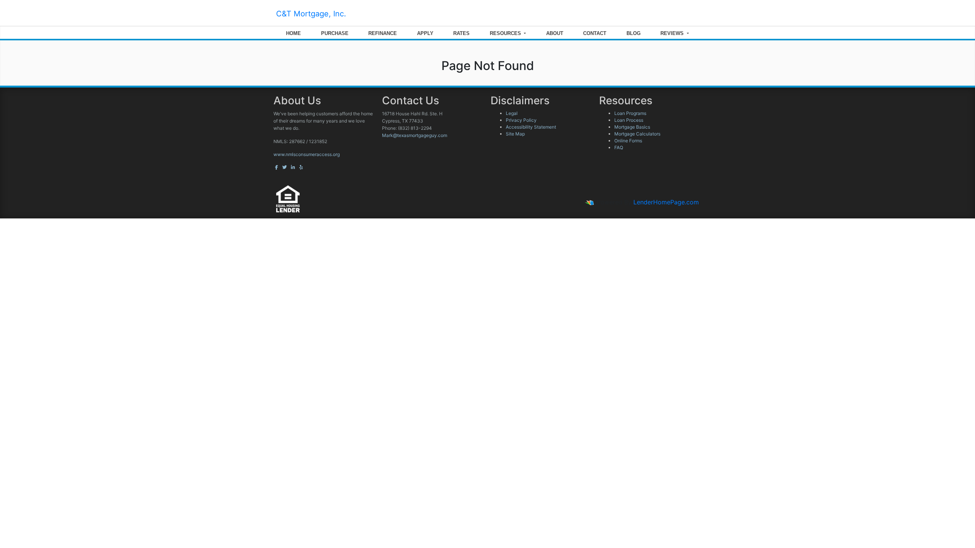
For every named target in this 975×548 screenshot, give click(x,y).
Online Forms (628, 140)
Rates (461, 33)
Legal (512, 113)
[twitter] (284, 167)
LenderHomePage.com (666, 202)
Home (293, 33)
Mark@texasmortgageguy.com (414, 135)
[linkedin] (293, 167)
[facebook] (276, 167)
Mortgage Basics (632, 127)
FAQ (618, 147)
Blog (634, 33)
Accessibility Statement (531, 127)
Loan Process (628, 120)
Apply (425, 33)
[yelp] (301, 167)
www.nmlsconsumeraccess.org (306, 154)
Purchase (334, 33)
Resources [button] (506, 33)
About (554, 33)
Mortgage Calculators (637, 134)
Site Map (515, 134)
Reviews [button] (672, 33)
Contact (594, 33)
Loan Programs (630, 113)
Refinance (382, 33)
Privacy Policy (521, 120)
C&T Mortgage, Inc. (311, 13)
